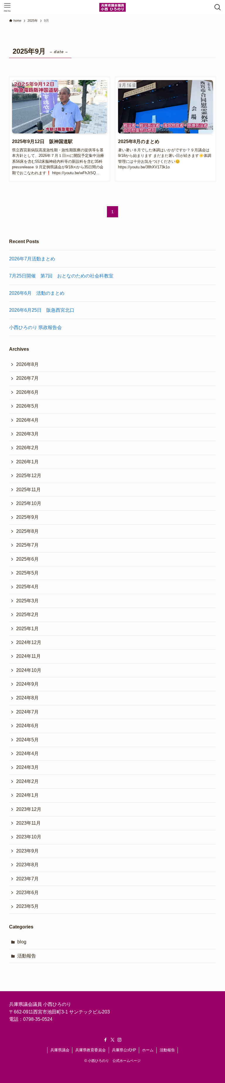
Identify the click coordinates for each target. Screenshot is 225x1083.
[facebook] (105, 1040)
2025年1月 (27, 628)
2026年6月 (27, 392)
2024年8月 (27, 697)
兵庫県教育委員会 (90, 1050)
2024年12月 (28, 642)
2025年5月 (27, 572)
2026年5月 (27, 406)
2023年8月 (27, 864)
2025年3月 (27, 600)
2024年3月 (27, 767)
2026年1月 (27, 461)
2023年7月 (27, 878)
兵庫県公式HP (124, 1050)
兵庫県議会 (59, 1050)
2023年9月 (27, 850)
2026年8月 (27, 364)
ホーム (148, 1050)
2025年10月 (28, 503)
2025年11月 (28, 489)
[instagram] (119, 1040)
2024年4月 (27, 753)
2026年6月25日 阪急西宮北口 (41, 310)
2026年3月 (27, 433)
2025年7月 (27, 545)
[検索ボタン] (217, 7)
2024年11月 (28, 656)
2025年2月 (27, 614)
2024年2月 (27, 781)
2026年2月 (27, 447)
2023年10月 (28, 836)
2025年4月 (27, 586)
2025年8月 (27, 531)
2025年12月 (28, 475)
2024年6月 (27, 725)
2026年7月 (27, 378)
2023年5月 (27, 906)
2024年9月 (27, 684)
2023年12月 (28, 809)
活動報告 (26, 955)
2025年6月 (27, 559)
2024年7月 (27, 711)
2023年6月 (27, 892)
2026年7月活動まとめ (32, 258)
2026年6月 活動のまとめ (36, 293)
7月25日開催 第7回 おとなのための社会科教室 (61, 275)
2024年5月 (27, 739)
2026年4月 (27, 420)
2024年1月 (27, 795)
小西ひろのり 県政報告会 (35, 327)
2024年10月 (28, 670)
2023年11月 (28, 823)
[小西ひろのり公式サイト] (112, 7)
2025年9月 (27, 517)
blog (21, 941)
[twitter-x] (112, 1040)
